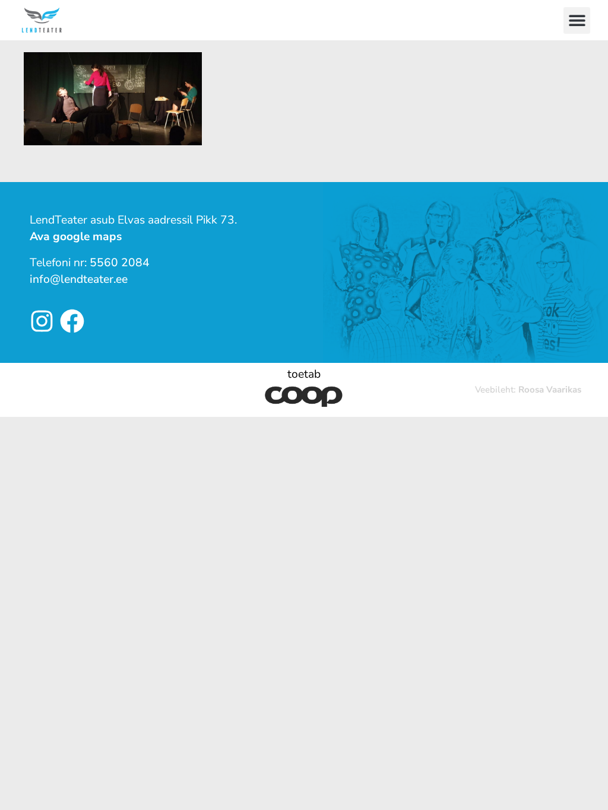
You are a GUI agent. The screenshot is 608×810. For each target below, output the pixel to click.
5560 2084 (120, 262)
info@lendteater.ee (79, 279)
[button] (576, 20)
